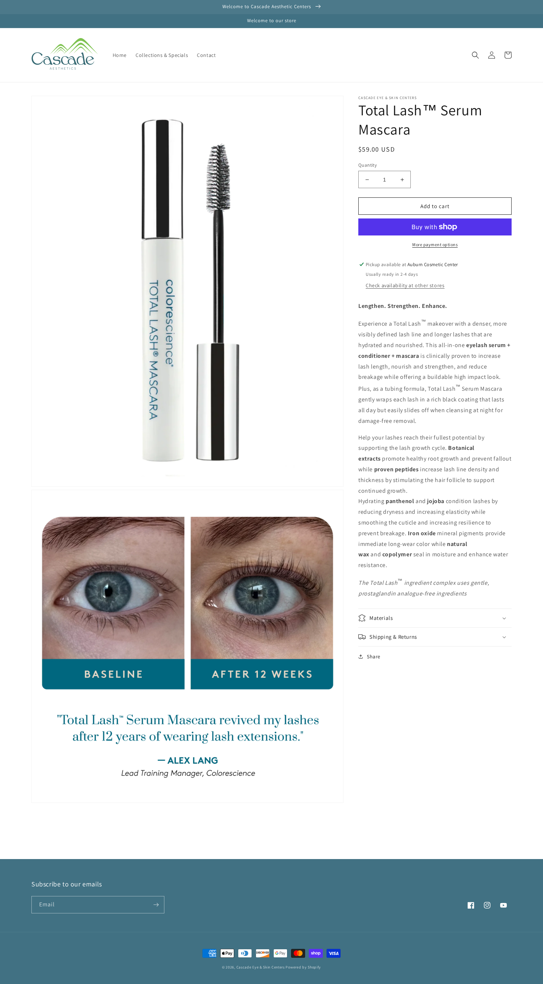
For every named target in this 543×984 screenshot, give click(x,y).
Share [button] (373, 656)
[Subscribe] (156, 904)
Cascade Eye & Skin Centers (260, 967)
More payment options (435, 244)
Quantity (367, 165)
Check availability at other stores (405, 285)
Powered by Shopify (303, 967)
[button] (475, 55)
